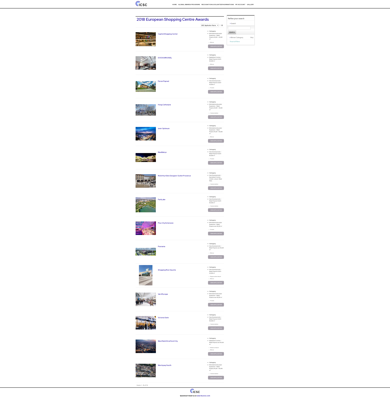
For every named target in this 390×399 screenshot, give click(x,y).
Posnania (161, 246)
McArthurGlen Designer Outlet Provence (174, 176)
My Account (240, 4)
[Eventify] (147, 4)
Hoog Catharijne (164, 105)
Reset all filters (235, 42)
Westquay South (164, 365)
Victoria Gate (163, 318)
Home (174, 4)
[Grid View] (222, 25)
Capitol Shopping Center (168, 34)
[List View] (220, 25)
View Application (216, 46)
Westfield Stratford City (168, 341)
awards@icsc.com (203, 396)
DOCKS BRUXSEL (165, 58)
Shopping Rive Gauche (167, 270)
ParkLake (161, 199)
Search (232, 32)
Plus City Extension (165, 223)
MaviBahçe (162, 152)
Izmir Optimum (164, 128)
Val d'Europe (163, 294)
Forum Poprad (163, 81)
